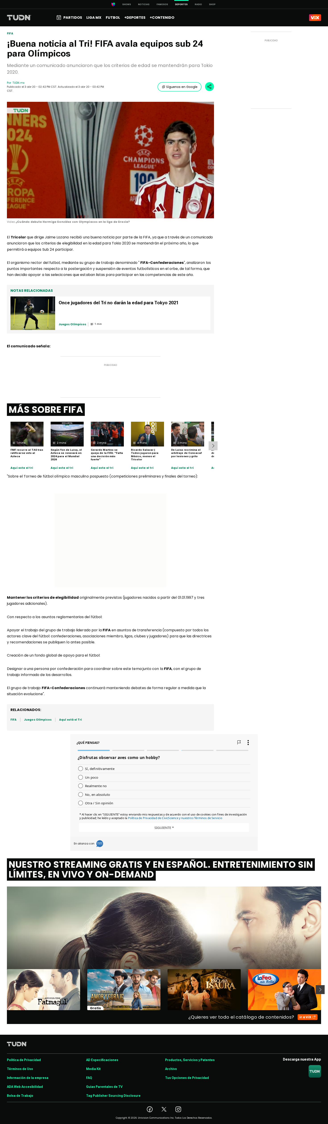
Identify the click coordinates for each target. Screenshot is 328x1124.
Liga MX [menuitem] (93, 17)
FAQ (89, 1078)
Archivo (171, 1069)
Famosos (162, 4)
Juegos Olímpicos (38, 720)
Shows (126, 4)
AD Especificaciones (102, 1060)
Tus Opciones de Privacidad (187, 1078)
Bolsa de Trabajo (20, 1095)
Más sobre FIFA (46, 409)
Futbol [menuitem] (113, 17)
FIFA (10, 33)
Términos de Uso (20, 1069)
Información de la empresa (27, 1078)
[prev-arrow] (4, 989)
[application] (110, 160)
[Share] (209, 86)
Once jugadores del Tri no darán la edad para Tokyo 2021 (119, 302)
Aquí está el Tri (70, 720)
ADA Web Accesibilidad (25, 1087)
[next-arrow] (213, 445)
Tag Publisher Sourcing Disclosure (113, 1095)
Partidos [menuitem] (72, 17)
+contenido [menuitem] (162, 17)
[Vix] (315, 17)
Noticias (143, 4)
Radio (198, 4)
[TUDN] (19, 17)
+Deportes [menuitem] (134, 17)
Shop (212, 4)
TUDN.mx (18, 83)
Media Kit (93, 1069)
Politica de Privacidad (24, 1060)
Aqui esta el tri (21, 468)
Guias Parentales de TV (104, 1087)
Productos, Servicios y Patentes (190, 1060)
